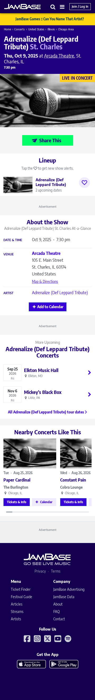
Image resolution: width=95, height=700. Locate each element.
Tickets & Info (16, 502)
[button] (53, 6)
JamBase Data (63, 596)
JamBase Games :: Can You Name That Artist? (50, 19)
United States (36, 29)
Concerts (19, 29)
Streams (17, 611)
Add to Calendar (50, 306)
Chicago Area (66, 29)
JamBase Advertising (68, 589)
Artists (16, 619)
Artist (8, 293)
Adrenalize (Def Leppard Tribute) (60, 292)
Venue (8, 254)
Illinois (51, 29)
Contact (59, 619)
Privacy (40, 571)
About (58, 604)
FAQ (56, 611)
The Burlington (15, 487)
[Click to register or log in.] (84, 182)
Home (7, 29)
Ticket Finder (21, 589)
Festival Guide (21, 596)
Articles (16, 604)
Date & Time (12, 240)
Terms (55, 571)
